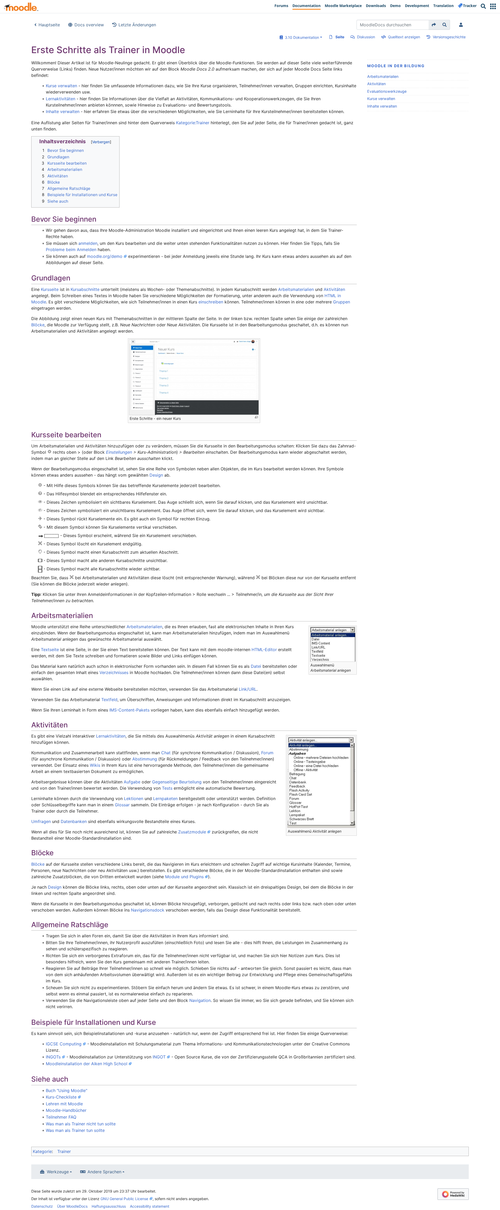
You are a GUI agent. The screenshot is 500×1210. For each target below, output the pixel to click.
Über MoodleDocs (72, 1206)
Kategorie (42, 1151)
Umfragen (41, 821)
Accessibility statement (149, 1206)
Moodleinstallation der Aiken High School (86, 1063)
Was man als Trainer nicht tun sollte (81, 1123)
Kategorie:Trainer (192, 122)
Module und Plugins (184, 876)
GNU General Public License (124, 1198)
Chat (166, 752)
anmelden (87, 243)
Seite (339, 37)
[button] (493, 6)
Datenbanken (74, 821)
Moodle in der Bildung (396, 66)
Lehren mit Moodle (64, 1103)
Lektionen (133, 798)
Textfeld (109, 699)
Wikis (95, 765)
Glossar (122, 804)
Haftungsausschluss (109, 1206)
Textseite (50, 649)
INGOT (159, 1056)
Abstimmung (144, 759)
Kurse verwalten (381, 98)
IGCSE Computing (64, 1043)
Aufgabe (132, 781)
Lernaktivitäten (60, 98)
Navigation (200, 1000)
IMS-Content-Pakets (129, 710)
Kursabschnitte (85, 289)
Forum (267, 752)
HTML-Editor (264, 649)
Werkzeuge (58, 1171)
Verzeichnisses (113, 672)
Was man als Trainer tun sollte (75, 1130)
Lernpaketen (165, 798)
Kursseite (50, 289)
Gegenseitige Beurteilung (177, 781)
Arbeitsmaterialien (382, 76)
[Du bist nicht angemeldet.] (462, 25)
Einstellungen (119, 452)
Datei (256, 666)
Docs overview (89, 24)
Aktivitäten (376, 84)
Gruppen (341, 301)
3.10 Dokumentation (301, 37)
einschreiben (210, 301)
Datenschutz (42, 1206)
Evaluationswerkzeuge (387, 91)
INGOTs (53, 1056)
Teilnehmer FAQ (61, 1117)
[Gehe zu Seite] (434, 25)
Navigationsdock (147, 910)
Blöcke (38, 324)
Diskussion (366, 37)
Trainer (64, 1151)
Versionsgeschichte (449, 37)
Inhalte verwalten (382, 106)
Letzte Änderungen (137, 24)
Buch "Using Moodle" (66, 1090)
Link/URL (248, 689)
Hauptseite (49, 24)
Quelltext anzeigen (404, 37)
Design (156, 475)
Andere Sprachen (104, 1171)
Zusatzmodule (192, 831)
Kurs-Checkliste (61, 1097)
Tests (167, 788)
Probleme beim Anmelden (71, 249)
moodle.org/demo (104, 256)
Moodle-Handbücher (66, 1110)
